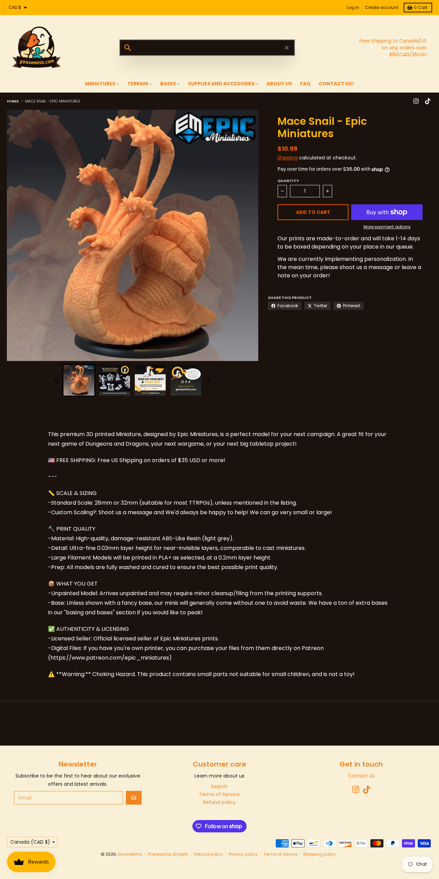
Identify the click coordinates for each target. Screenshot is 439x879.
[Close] (286, 47)
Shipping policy (319, 854)
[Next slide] (208, 380)
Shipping (287, 157)
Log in (353, 7)
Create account (381, 7)
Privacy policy (243, 854)
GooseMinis (130, 854)
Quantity (288, 180)
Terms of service (280, 854)
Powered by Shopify (168, 854)
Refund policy (208, 854)
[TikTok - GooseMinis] (427, 101)
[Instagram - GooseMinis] (416, 101)
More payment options (387, 227)
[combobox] (207, 47)
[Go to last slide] (56, 380)
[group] (78, 380)
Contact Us (361, 775)
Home (13, 101)
